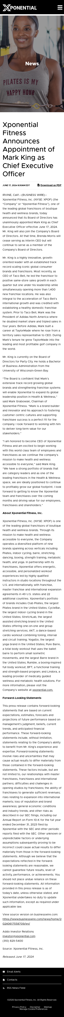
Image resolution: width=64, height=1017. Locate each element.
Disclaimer (35, 1007)
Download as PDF (50, 185)
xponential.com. (42, 690)
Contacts (12, 980)
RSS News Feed (16, 988)
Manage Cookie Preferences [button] (33, 1009)
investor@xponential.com (19, 936)
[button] (59, 7)
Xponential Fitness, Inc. (25, 1000)
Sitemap (48, 1007)
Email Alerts (13, 972)
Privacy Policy (19, 1007)
